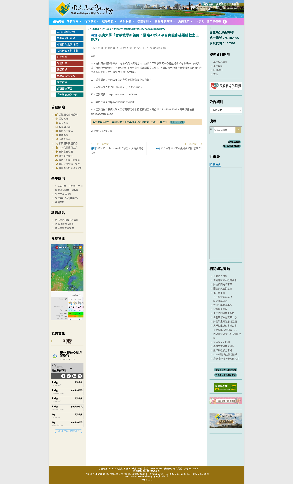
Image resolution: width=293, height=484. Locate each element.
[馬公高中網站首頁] (83, 9)
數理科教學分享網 (222, 350)
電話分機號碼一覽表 (69, 163)
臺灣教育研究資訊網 (223, 346)
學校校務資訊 (220, 61)
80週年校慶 (234, 141)
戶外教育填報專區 (67, 94)
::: (51, 20)
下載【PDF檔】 (177, 122)
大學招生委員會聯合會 (225, 325)
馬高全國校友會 (66, 38)
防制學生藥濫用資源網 (225, 321)
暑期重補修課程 (66, 76)
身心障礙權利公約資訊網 (226, 358)
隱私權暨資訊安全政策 (225, 369)
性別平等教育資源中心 (225, 317)
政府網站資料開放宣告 (225, 375)
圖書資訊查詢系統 (222, 288)
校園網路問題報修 (68, 143)
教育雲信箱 (64, 126)
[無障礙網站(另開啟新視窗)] (225, 387)
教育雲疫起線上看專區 (66, 219)
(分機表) (168, 468)
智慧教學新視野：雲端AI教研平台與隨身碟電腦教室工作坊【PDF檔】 (130, 122)
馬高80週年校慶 (66, 32)
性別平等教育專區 (222, 304)
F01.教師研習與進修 (158, 48)
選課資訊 (62, 69)
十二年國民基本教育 (223, 313)
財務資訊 (218, 70)
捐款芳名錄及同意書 (69, 159)
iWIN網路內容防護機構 (225, 354)
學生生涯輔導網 (63, 194)
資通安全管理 (65, 151)
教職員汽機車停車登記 (70, 168)
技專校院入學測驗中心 (225, 329)
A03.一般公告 (142, 48)
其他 (215, 74)
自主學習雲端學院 (64, 228)
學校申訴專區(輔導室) (66, 198)
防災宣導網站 (220, 300)
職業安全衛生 (65, 155)
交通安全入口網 (221, 342)
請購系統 (63, 135)
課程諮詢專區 (64, 88)
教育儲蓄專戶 (220, 309)
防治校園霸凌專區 (64, 224)
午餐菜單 (59, 202)
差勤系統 (63, 118)
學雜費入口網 (220, 276)
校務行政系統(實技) (68, 51)
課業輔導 (62, 82)
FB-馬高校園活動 (232, 146)
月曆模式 (215, 164)
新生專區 (62, 57)
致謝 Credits (146, 480)
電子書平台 (219, 292)
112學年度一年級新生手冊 (69, 185)
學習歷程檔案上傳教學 (66, 189)
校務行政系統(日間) (68, 44)
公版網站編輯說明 (68, 114)
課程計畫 (62, 63)
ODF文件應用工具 (68, 147)
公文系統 (63, 122)
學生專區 (218, 65)
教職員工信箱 (65, 130)
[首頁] (88, 29)
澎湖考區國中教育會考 (225, 280)
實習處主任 (127, 48)
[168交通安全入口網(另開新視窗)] (226, 87)
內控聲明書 (64, 139)
